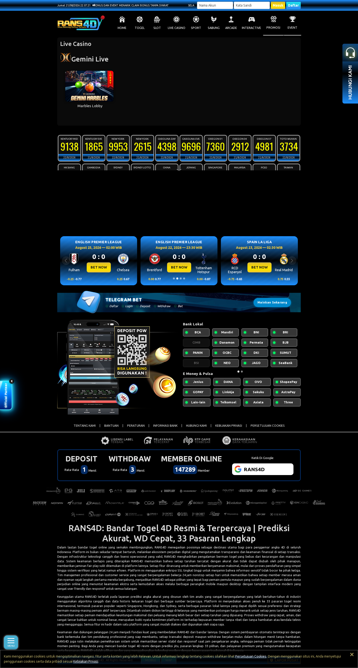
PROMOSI (273, 27)
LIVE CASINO (176, 27)
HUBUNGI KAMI (196, 425)
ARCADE (231, 27)
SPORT (196, 27)
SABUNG (214, 27)
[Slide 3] (181, 278)
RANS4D (160, 547)
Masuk (278, 5)
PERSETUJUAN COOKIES (268, 425)
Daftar (293, 5)
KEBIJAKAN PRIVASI (228, 425)
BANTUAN (111, 425)
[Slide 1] (174, 278)
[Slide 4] (184, 278)
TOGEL (140, 27)
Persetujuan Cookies (250, 656)
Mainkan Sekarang (272, 302)
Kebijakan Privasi (85, 661)
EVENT (292, 27)
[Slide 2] (177, 278)
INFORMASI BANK (165, 425)
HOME (122, 27)
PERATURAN (136, 425)
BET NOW (99, 267)
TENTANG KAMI (85, 425)
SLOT (157, 27)
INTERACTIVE (251, 27)
